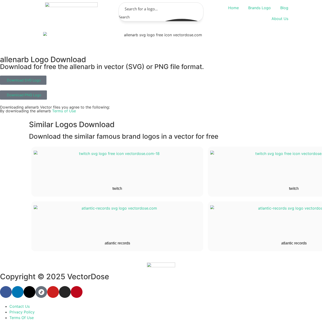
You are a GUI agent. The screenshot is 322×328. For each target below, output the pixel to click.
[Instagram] (65, 292)
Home (233, 7)
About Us (280, 18)
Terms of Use (64, 111)
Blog (284, 7)
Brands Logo (259, 7)
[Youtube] (53, 292)
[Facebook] (6, 292)
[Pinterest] (77, 292)
